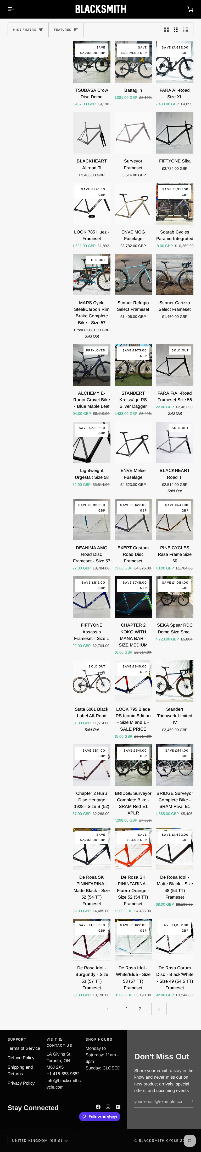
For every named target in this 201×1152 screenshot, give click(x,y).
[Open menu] (15, 9)
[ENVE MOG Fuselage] (133, 204)
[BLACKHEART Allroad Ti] (91, 133)
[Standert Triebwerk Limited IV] (174, 681)
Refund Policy (21, 1057)
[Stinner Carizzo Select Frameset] (174, 274)
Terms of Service (24, 1048)
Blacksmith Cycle (158, 1140)
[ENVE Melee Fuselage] (133, 442)
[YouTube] (118, 1107)
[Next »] (159, 1009)
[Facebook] (98, 1107)
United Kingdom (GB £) (37, 1140)
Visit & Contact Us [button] (59, 1042)
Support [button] (17, 1039)
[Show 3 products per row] (176, 30)
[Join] (189, 1101)
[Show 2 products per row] (166, 30)
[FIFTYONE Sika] (174, 133)
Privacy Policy (21, 1083)
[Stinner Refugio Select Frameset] (133, 274)
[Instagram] (108, 1107)
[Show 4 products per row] (187, 30)
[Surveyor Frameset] (133, 133)
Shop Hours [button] (99, 1039)
